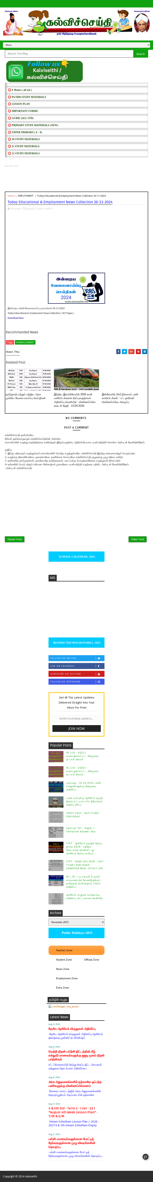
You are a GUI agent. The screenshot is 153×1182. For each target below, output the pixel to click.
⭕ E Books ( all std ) (20, 90)
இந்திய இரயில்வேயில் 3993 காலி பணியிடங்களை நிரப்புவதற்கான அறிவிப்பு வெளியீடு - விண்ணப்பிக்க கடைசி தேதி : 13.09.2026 (75, 400)
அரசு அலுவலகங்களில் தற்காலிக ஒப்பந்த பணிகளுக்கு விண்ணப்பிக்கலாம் (75, 1084)
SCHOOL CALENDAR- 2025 (76, 556)
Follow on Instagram (65, 681)
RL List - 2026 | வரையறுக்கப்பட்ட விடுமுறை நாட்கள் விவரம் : (82, 771)
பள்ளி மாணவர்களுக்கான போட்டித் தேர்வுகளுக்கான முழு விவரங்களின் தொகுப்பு (72, 1143)
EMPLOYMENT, (45, 208)
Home (11, 195)
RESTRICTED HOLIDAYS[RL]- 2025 (76, 642)
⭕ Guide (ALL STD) (21, 118)
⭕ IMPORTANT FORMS (23, 111)
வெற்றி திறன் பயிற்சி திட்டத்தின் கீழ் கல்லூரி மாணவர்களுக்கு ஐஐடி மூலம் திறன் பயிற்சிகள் (76, 1055)
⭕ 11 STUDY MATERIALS (24, 146)
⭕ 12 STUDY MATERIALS (24, 153)
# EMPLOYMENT (25, 342)
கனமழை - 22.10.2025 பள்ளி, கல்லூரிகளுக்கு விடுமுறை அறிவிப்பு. (84, 786)
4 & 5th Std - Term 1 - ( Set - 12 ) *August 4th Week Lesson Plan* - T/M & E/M (73, 1112)
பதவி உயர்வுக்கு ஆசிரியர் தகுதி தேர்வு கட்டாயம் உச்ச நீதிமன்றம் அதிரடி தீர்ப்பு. (84, 801)
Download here (16, 318)
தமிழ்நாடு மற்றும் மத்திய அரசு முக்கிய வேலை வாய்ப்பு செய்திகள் (26, 396)
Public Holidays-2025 (76, 933)
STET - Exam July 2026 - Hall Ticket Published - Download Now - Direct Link (84, 865)
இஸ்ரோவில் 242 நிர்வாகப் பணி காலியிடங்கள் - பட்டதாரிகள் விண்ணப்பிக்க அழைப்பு (120, 398)
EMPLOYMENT (25, 195)
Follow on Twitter (63, 658)
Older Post (137, 539)
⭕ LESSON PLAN (19, 104)
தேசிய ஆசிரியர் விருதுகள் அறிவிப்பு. (72, 1029)
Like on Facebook (62, 666)
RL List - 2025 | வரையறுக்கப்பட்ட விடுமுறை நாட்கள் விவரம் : (82, 756)
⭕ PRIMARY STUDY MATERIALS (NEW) (33, 125)
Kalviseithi (31, 1176)
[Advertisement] (76, 180)
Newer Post (14, 539)
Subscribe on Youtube (65, 674)
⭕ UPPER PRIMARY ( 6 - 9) (25, 132)
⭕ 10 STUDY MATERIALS (24, 139)
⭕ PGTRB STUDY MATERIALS (27, 97)
